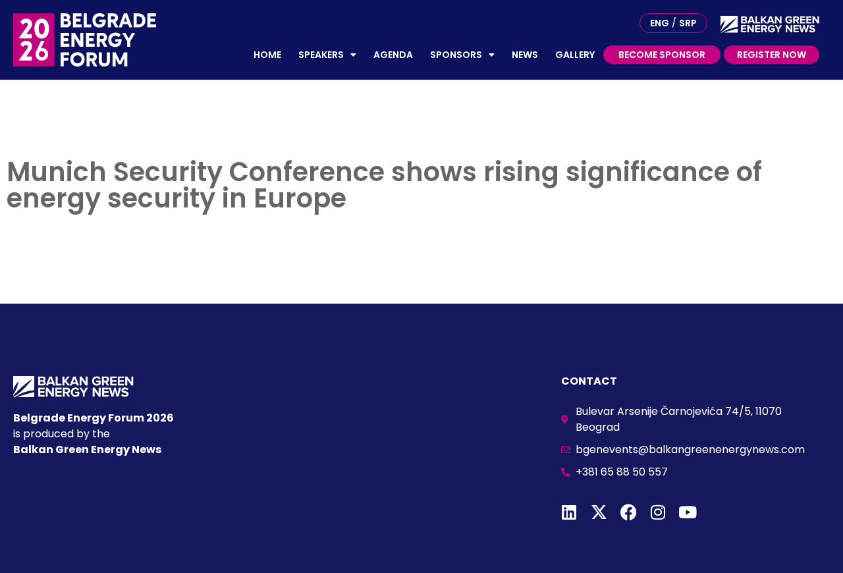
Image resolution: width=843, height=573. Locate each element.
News (525, 54)
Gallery (575, 54)
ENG (659, 23)
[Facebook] (628, 512)
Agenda (393, 54)
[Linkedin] (569, 512)
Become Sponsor (661, 54)
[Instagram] (658, 512)
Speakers (321, 54)
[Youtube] (688, 512)
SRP (688, 23)
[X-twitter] (599, 512)
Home (267, 54)
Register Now (771, 54)
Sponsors (456, 54)
